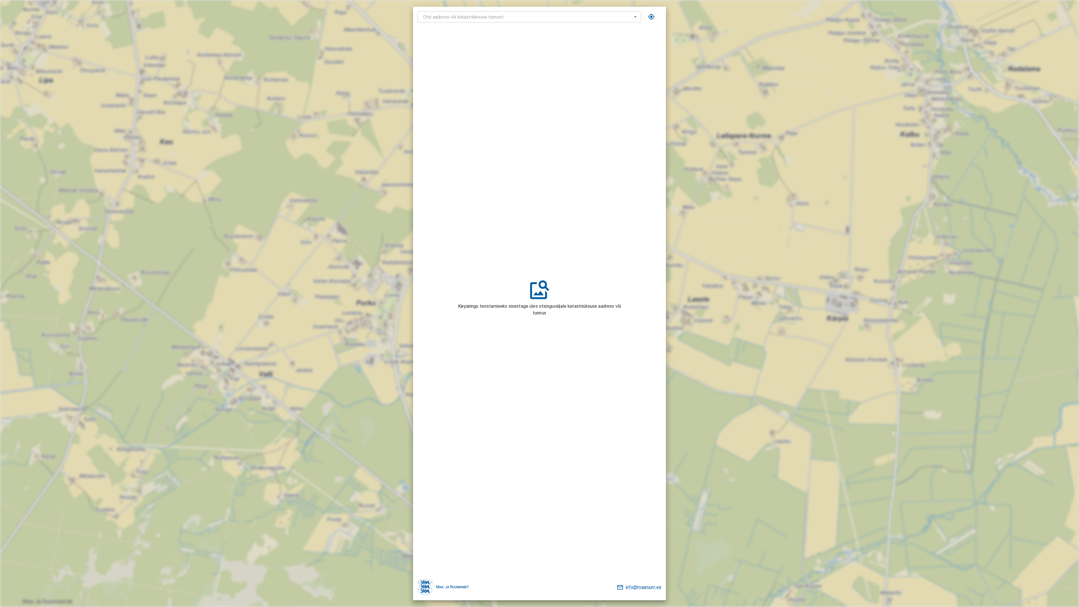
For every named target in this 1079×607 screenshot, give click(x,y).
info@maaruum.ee (643, 587)
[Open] (635, 17)
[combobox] (529, 16)
